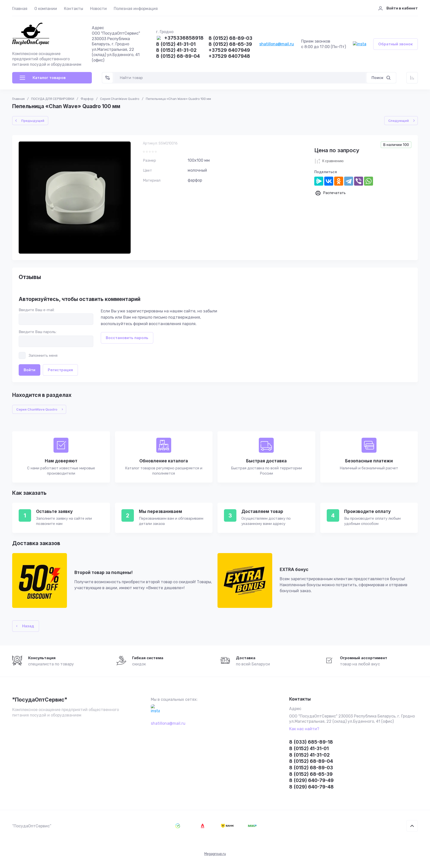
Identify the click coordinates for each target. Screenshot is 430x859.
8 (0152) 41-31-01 (176, 44)
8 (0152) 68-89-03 (230, 38)
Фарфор (87, 99)
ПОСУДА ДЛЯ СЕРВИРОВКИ (52, 99)
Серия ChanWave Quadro (119, 99)
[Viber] (358, 181)
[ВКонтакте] (328, 181)
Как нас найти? (304, 728)
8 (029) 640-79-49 (311, 780)
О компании (45, 8)
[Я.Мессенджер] (318, 181)
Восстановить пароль (127, 337)
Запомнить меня (43, 355)
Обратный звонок (395, 44)
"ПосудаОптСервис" (39, 700)
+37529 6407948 (229, 56)
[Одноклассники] (338, 181)
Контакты (73, 8)
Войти (29, 369)
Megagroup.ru (215, 854)
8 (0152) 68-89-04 (178, 56)
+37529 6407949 (229, 50)
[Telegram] (348, 181)
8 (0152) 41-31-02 (176, 50)
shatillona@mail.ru (276, 44)
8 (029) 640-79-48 (311, 787)
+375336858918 (184, 38)
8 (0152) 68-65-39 (230, 44)
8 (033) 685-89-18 (311, 742)
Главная (19, 8)
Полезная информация (136, 8)
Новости (98, 8)
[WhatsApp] (368, 181)
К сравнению (333, 161)
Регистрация (60, 369)
